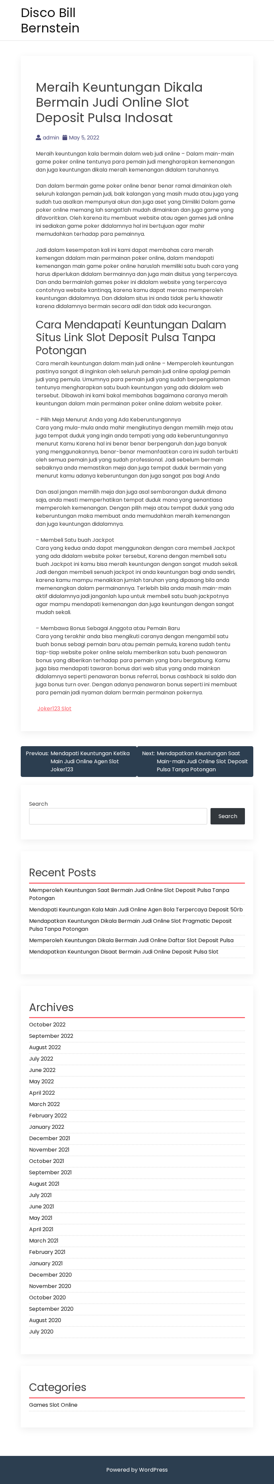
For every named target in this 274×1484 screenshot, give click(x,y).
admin (51, 137)
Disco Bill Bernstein (50, 20)
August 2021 (44, 1184)
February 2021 (47, 1252)
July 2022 (41, 1059)
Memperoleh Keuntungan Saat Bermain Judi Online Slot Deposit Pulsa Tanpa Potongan (129, 894)
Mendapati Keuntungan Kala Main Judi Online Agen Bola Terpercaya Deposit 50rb (136, 909)
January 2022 (46, 1127)
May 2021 (40, 1218)
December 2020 (50, 1275)
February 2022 (48, 1115)
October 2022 (47, 1024)
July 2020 (41, 1331)
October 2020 (47, 1297)
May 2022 (41, 1081)
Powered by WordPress (137, 1470)
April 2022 (42, 1093)
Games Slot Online (53, 1405)
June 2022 (42, 1070)
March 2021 (43, 1241)
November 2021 (49, 1150)
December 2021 (49, 1138)
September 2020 (51, 1309)
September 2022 (51, 1036)
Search (38, 804)
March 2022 (44, 1104)
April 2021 (41, 1229)
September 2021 (50, 1172)
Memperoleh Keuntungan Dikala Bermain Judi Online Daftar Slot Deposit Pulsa (131, 940)
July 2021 (40, 1195)
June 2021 (41, 1206)
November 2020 (50, 1286)
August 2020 (45, 1320)
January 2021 (46, 1263)
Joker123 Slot (54, 708)
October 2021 (46, 1161)
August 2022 (45, 1047)
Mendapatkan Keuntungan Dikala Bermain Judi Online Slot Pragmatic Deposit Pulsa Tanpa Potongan (130, 925)
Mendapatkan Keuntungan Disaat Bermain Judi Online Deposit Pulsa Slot (124, 952)
